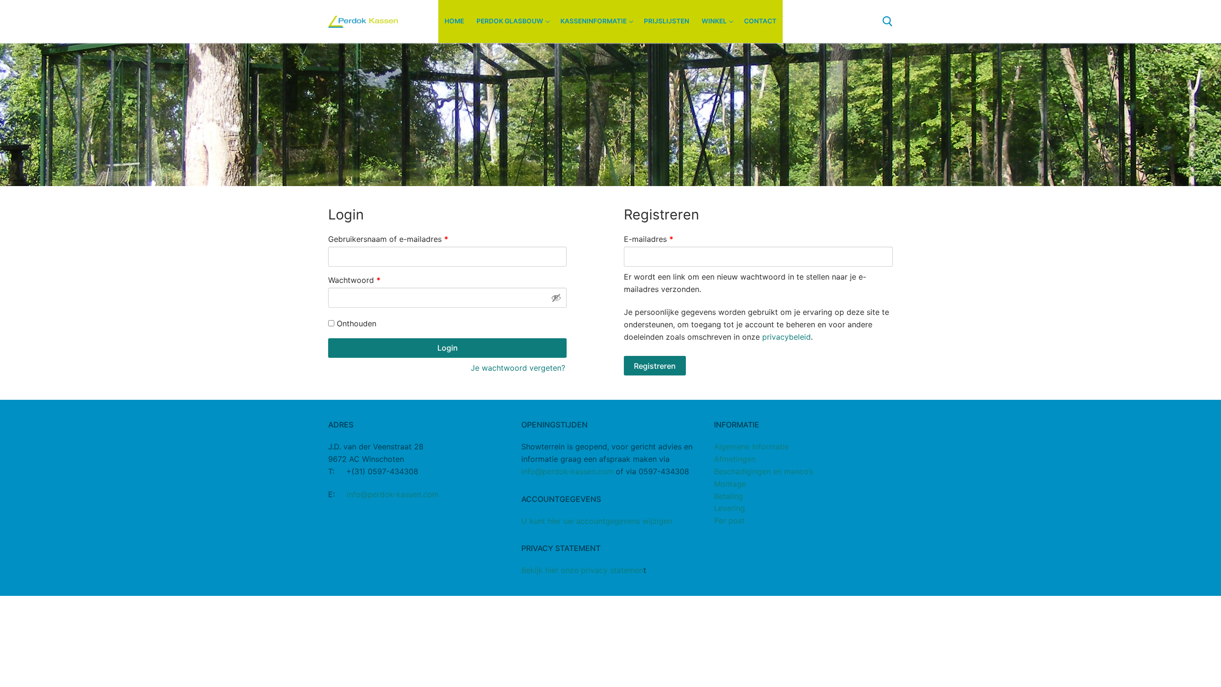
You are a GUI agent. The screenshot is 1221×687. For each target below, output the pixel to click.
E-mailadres (661, 239)
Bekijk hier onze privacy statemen (582, 570)
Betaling (728, 496)
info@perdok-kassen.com (393, 494)
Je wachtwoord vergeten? (518, 368)
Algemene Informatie (751, 446)
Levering (729, 508)
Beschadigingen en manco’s (763, 471)
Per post (729, 520)
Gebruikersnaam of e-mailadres (400, 239)
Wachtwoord (366, 280)
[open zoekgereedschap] (887, 21)
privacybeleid (786, 337)
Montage (730, 484)
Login (447, 348)
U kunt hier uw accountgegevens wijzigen (596, 521)
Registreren (655, 366)
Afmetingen (734, 459)
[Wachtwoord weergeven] (556, 297)
